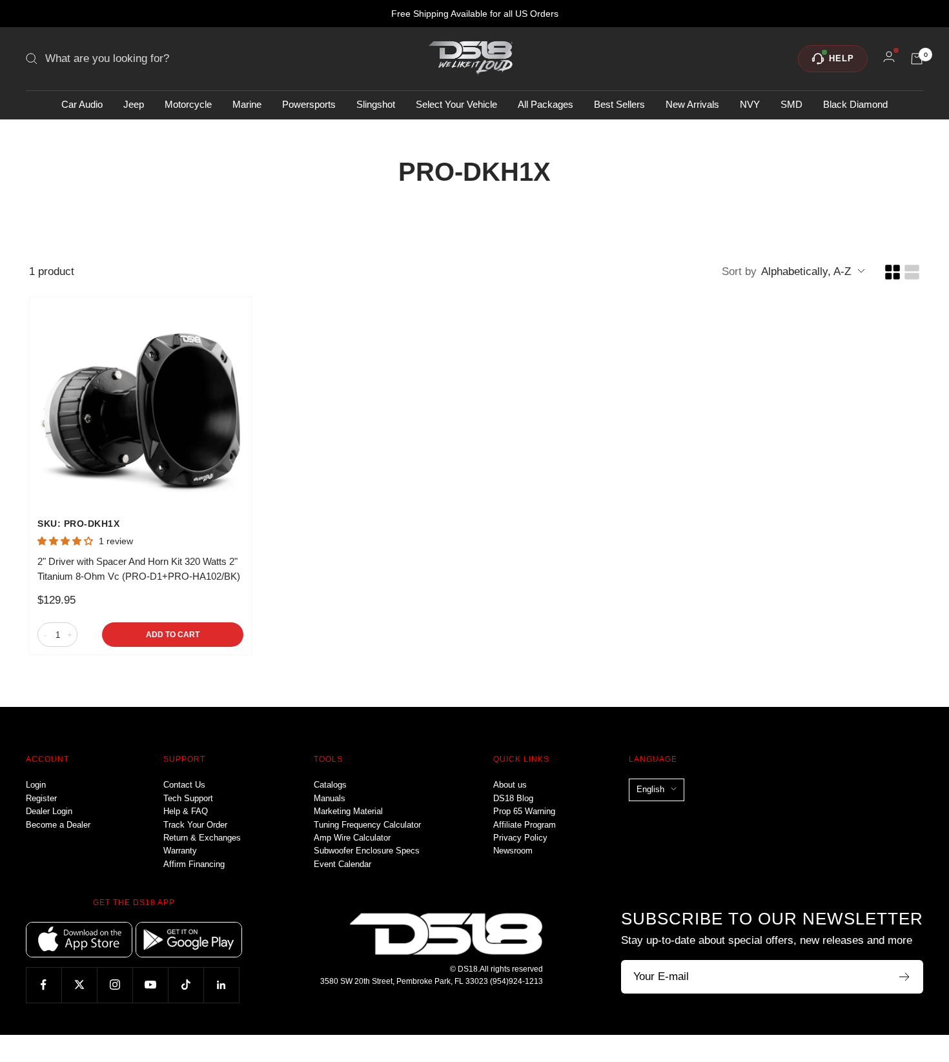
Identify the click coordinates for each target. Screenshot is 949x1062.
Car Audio (82, 104)
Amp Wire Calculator (352, 837)
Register (41, 798)
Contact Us (184, 785)
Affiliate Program (524, 825)
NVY (750, 104)
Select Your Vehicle (456, 104)
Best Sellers (619, 104)
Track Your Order (195, 825)
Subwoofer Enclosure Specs (367, 850)
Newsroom (513, 850)
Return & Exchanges (202, 837)
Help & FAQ (185, 811)
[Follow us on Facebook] (43, 985)
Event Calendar (342, 864)
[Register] (904, 976)
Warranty (180, 850)
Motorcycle (188, 104)
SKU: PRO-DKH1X (78, 523)
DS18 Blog (513, 798)
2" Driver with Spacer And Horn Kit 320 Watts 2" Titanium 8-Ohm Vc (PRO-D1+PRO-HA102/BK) (138, 569)
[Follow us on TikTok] (185, 985)
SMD (791, 104)
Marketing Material (348, 811)
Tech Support (188, 798)
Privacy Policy (520, 837)
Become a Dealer (58, 825)
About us (510, 785)
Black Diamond (855, 104)
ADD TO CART (172, 634)
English (650, 789)
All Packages (545, 104)
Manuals (329, 798)
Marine (246, 104)
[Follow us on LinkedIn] (221, 985)
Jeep (133, 104)
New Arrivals (692, 104)
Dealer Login (49, 811)
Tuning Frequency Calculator (367, 825)
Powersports (309, 104)
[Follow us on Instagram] (114, 985)
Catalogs (330, 785)
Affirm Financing (194, 864)
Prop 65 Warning (524, 811)
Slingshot (375, 104)
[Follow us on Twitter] (79, 985)
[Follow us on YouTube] (150, 985)
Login (36, 785)
